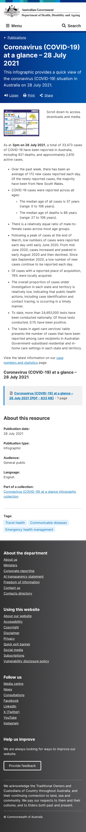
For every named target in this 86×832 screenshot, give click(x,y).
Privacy (9, 638)
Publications (17, 37)
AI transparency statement (24, 576)
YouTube (10, 718)
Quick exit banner (17, 644)
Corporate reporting (19, 571)
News (8, 689)
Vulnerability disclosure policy (26, 661)
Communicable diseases (48, 523)
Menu (16, 26)
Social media (13, 650)
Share (48, 95)
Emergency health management (29, 529)
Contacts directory (18, 593)
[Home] (43, 11)
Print (31, 95)
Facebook (11, 701)
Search (74, 26)
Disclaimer (11, 633)
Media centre (13, 684)
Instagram (11, 723)
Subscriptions (14, 655)
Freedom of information (22, 582)
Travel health (15, 523)
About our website (18, 616)
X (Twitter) (12, 712)
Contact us (12, 588)
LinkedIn (10, 706)
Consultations (14, 695)
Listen (13, 95)
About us (10, 559)
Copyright (11, 627)
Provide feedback (22, 766)
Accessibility (13, 622)
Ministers (10, 565)
